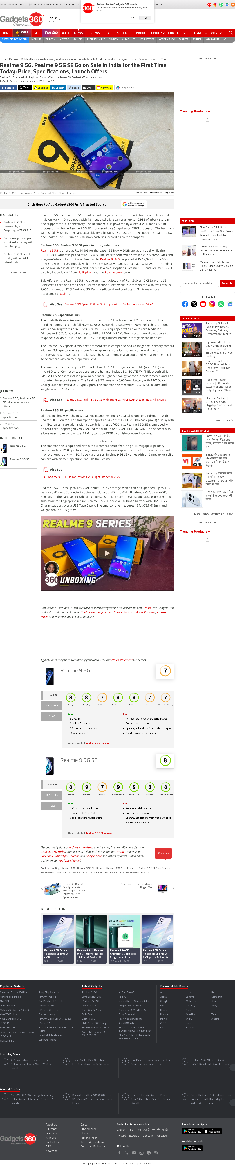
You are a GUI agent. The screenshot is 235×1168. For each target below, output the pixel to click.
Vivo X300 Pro (8, 1027)
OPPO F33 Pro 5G (48, 1010)
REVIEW (52, 695)
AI (37, 33)
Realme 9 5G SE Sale (137, 872)
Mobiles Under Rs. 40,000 (14, 1010)
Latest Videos (191, 318)
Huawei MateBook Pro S (95, 1027)
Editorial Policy (89, 1138)
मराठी (165, 1130)
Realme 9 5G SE (110, 259)
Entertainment (96, 39)
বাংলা (138, 1130)
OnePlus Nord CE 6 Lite (51, 1001)
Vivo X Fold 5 (7, 1041)
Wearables (212, 39)
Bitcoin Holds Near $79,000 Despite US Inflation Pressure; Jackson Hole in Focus (92, 1099)
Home (6, 33)
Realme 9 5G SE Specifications (154, 868)
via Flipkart (85, 272)
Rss (156, 1152)
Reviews (93, 33)
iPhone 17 (44, 1023)
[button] (170, 938)
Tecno (215, 1014)
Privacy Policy (88, 1129)
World (12, 4)
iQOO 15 (5, 1023)
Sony (214, 1005)
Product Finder (149, 33)
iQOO (163, 1023)
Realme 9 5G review (97, 743)
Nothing (190, 1005)
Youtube (134, 1152)
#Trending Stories (11, 1054)
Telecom (51, 39)
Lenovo (190, 997)
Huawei (164, 1014)
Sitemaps (52, 1129)
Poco (188, 1023)
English (121, 1130)
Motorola (191, 1001)
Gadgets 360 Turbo (53, 852)
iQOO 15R (5, 1036)
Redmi (215, 992)
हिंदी (30, 4)
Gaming (77, 39)
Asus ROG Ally (126, 1023)
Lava (188, 992)
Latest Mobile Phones (50, 1035)
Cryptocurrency (47, 1014)
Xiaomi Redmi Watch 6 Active (134, 1001)
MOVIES (38, 4)
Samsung (217, 997)
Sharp (215, 1001)
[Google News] (230, 304)
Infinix (163, 1019)
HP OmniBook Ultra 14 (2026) (55, 1019)
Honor (163, 1010)
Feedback (51, 1133)
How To (64, 39)
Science (197, 39)
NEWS (52, 716)
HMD (163, 1005)
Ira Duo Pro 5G (126, 992)
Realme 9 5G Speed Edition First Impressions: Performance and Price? (109, 304)
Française (161, 1136)
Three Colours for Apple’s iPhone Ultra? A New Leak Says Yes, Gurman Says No (151, 1099)
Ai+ (162, 992)
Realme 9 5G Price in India (55, 872)
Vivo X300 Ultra (8, 1014)
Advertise (51, 1151)
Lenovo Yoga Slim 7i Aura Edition (17, 1032)
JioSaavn (106, 612)
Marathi (157, 4)
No (132, 17)
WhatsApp (61, 856)
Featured (188, 221)
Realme (64, 294)
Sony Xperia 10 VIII (92, 1010)
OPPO (189, 1019)
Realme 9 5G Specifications (121, 868)
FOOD (59, 4)
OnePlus (190, 1014)
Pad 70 (122, 997)
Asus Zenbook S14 (10, 1019)
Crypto (113, 39)
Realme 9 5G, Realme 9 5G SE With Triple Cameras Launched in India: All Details (115, 399)
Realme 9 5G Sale (115, 872)
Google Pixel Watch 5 (130, 1005)
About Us (51, 1124)
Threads (74, 856)
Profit (23, 4)
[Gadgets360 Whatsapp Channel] (221, 304)
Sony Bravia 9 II (127, 1014)
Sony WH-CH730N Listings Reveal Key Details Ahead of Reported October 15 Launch (32, 1099)
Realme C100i (89, 992)
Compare (175, 33)
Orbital (146, 608)
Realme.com (113, 272)
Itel (162, 1027)
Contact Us (52, 1142)
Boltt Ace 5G (88, 1019)
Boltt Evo (87, 1014)
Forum (119, 852)
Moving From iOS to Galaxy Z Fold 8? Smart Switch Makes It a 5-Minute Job (216, 266)
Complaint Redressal (93, 1146)
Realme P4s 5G (90, 1001)
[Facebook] (185, 304)
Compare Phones (48, 1039)
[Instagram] (212, 304)
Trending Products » (195, 111)
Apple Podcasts (146, 612)
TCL (213, 1010)
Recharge (196, 33)
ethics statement (121, 660)
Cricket (49, 4)
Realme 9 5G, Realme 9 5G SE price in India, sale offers (19, 402)
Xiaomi (215, 1019)
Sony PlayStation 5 (49, 992)
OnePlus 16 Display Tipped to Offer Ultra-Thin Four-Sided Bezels (150, 1062)
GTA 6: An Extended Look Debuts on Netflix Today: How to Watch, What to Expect (31, 1064)
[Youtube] (203, 304)
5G (225, 39)
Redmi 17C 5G (90, 1005)
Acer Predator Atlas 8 (130, 1019)
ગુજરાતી (121, 1136)
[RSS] (233, 5)
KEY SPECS (52, 705)
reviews (88, 847)
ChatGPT (4, 1001)
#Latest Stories (10, 1089)
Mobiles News (29, 59)
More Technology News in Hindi (212, 514)
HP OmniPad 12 (47, 997)
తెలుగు (156, 1129)
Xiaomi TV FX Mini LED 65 (132, 1010)
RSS (48, 1146)
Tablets (183, 39)
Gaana (95, 612)
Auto (66, 33)
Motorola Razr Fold (10, 997)
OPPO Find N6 (8, 1005)
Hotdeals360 (167, 39)
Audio (125, 39)
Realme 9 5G (49, 250)
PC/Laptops (147, 39)
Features (111, 33)
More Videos (223, 420)
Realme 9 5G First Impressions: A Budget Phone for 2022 (84, 477)
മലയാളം (134, 1136)
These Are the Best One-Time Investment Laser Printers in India (90, 1062)
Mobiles (36, 39)
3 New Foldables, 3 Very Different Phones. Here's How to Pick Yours (216, 250)
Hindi (131, 1130)
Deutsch (148, 1136)
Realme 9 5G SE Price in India (88, 872)
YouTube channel (69, 860)
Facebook (47, 856)
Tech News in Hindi (194, 431)
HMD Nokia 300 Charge (94, 1023)
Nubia (189, 1010)
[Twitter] (194, 304)
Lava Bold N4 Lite (91, 997)
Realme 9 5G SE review (98, 833)
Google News (94, 856)
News (78, 33)
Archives (51, 1138)
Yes (145, 17)
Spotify (85, 612)
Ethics (84, 1133)
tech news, (76, 847)
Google (164, 1001)
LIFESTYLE (70, 4)
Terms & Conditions (92, 1142)
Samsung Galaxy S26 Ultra (14, 992)
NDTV (3, 4)
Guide (127, 33)
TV (134, 39)
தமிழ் (146, 1130)
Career (84, 1124)
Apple (163, 997)
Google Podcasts (124, 612)
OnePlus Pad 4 (47, 1005)
